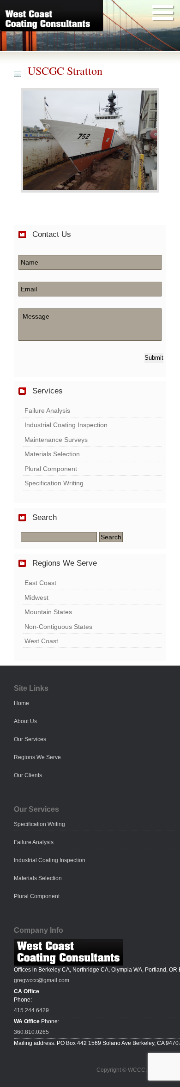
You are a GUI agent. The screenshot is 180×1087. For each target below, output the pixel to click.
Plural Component (50, 468)
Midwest (36, 597)
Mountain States (48, 612)
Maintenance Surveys (56, 439)
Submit (153, 357)
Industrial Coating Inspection (66, 425)
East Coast (40, 582)
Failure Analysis (47, 410)
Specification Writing (54, 483)
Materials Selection (52, 454)
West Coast (41, 641)
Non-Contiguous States (58, 626)
